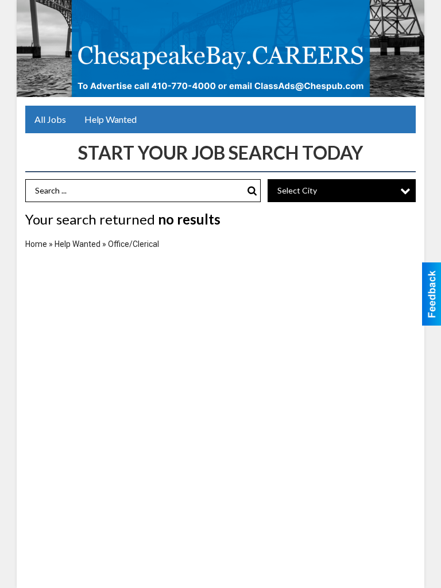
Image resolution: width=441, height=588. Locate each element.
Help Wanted (110, 119)
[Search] (252, 191)
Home (36, 244)
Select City (297, 190)
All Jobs (50, 119)
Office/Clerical (133, 244)
